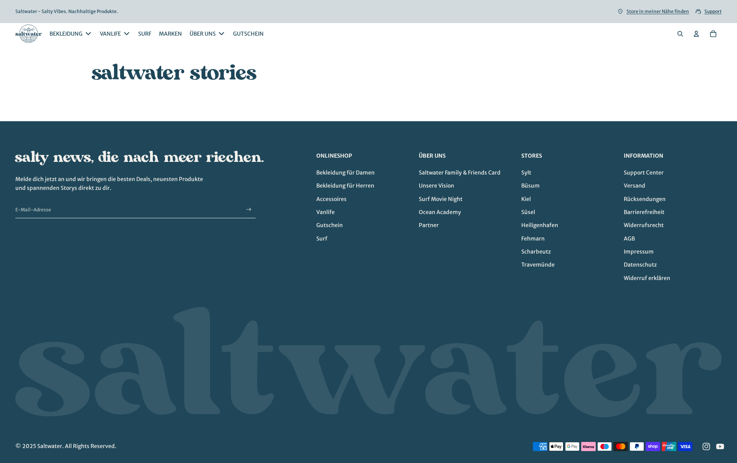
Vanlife (325, 212)
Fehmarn (533, 238)
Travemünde (538, 264)
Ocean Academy (440, 212)
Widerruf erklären (647, 278)
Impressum (639, 251)
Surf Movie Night (441, 199)
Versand (634, 185)
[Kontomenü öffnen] (696, 33)
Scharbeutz (536, 251)
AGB (629, 238)
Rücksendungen (645, 199)
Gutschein (329, 225)
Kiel (526, 199)
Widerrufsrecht (644, 225)
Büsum (530, 185)
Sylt (526, 172)
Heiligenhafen (539, 225)
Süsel (528, 212)
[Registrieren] (249, 209)
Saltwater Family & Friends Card (460, 172)
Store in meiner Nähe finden (657, 11)
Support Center (644, 172)
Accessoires (331, 199)
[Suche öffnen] (680, 33)
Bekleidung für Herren (345, 185)
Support (713, 11)
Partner (429, 225)
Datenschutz (640, 264)
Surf (321, 238)
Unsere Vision (436, 185)
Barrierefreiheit (644, 212)
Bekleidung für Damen (345, 172)
